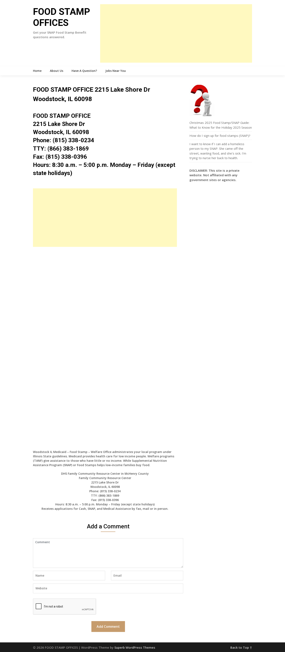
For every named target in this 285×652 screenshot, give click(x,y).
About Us (56, 71)
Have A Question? (84, 71)
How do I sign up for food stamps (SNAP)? (219, 135)
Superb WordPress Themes (134, 647)
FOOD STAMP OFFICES (61, 17)
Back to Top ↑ (241, 647)
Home (37, 71)
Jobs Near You (115, 71)
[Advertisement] (176, 33)
